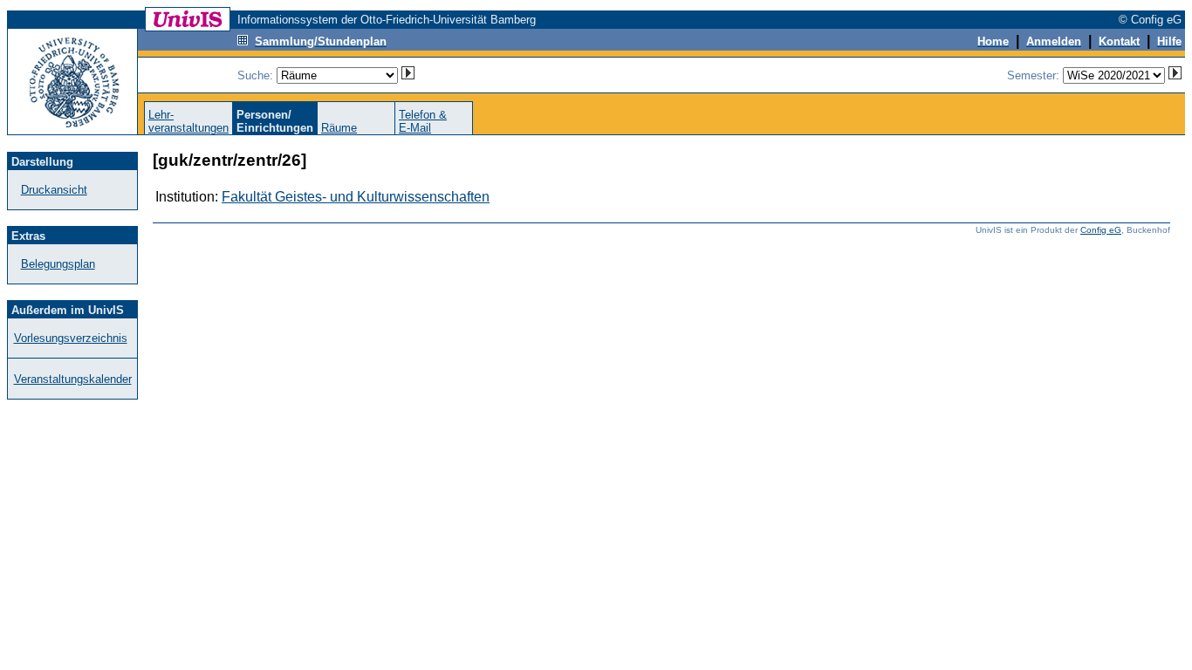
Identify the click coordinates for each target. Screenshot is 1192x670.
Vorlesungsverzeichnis (70, 338)
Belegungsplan (58, 263)
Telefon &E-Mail (423, 121)
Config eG (1100, 230)
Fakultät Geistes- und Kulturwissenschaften (356, 196)
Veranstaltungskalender (73, 379)
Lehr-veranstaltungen (188, 121)
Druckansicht (54, 189)
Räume (339, 127)
